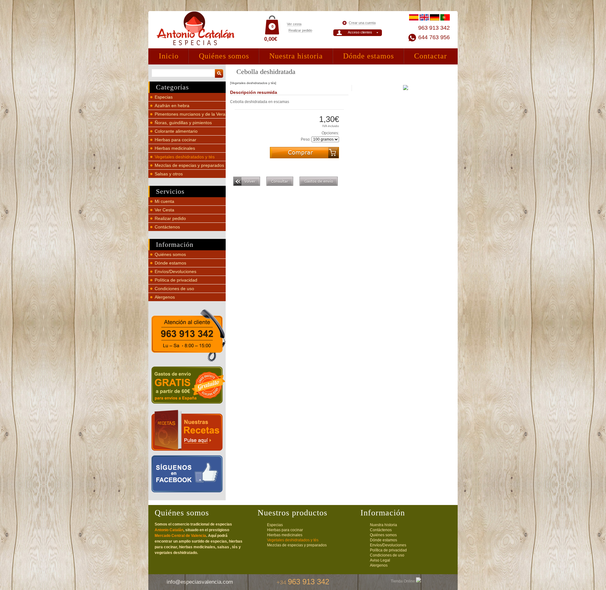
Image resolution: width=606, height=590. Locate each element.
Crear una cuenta (362, 23)
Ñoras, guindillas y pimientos (183, 122)
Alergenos (165, 297)
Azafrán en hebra (172, 105)
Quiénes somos (224, 56)
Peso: (306, 139)
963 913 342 (434, 28)
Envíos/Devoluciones (175, 271)
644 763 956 (434, 37)
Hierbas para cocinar (175, 139)
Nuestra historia (296, 56)
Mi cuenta (164, 201)
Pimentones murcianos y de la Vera (190, 114)
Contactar (430, 56)
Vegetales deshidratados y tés (185, 156)
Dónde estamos (368, 56)
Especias (164, 97)
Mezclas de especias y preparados (189, 165)
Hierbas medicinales (175, 148)
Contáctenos (167, 226)
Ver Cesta (164, 209)
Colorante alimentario (176, 131)
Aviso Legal (380, 560)
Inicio (169, 56)
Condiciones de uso (174, 288)
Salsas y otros (169, 173)
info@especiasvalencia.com (200, 582)
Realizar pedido (300, 30)
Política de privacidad (176, 280)
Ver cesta (294, 24)
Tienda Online (403, 581)
